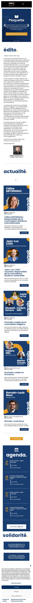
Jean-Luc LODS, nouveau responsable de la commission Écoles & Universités (15, 272)
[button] (30, 566)
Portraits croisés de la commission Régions (15, 323)
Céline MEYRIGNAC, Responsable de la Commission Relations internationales (15, 220)
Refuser (16, 591)
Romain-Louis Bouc (14, 421)
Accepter (16, 587)
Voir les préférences (16, 596)
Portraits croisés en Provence (14, 373)
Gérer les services (16, 583)
